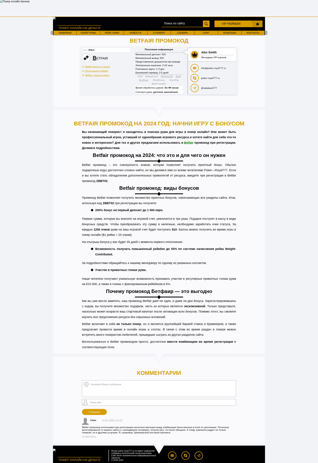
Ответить (89, 436)
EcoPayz (143, 80)
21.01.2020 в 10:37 (112, 420)
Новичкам (65, 32)
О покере (159, 32)
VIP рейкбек (231, 23)
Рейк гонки (112, 32)
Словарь (182, 32)
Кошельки (229, 32)
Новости (135, 32)
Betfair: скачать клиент (97, 75)
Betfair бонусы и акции (97, 66)
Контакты (253, 32)
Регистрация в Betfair (96, 71)
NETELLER (167, 76)
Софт (206, 32)
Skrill (178, 76)
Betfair (188, 142)
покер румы (88, 32)
